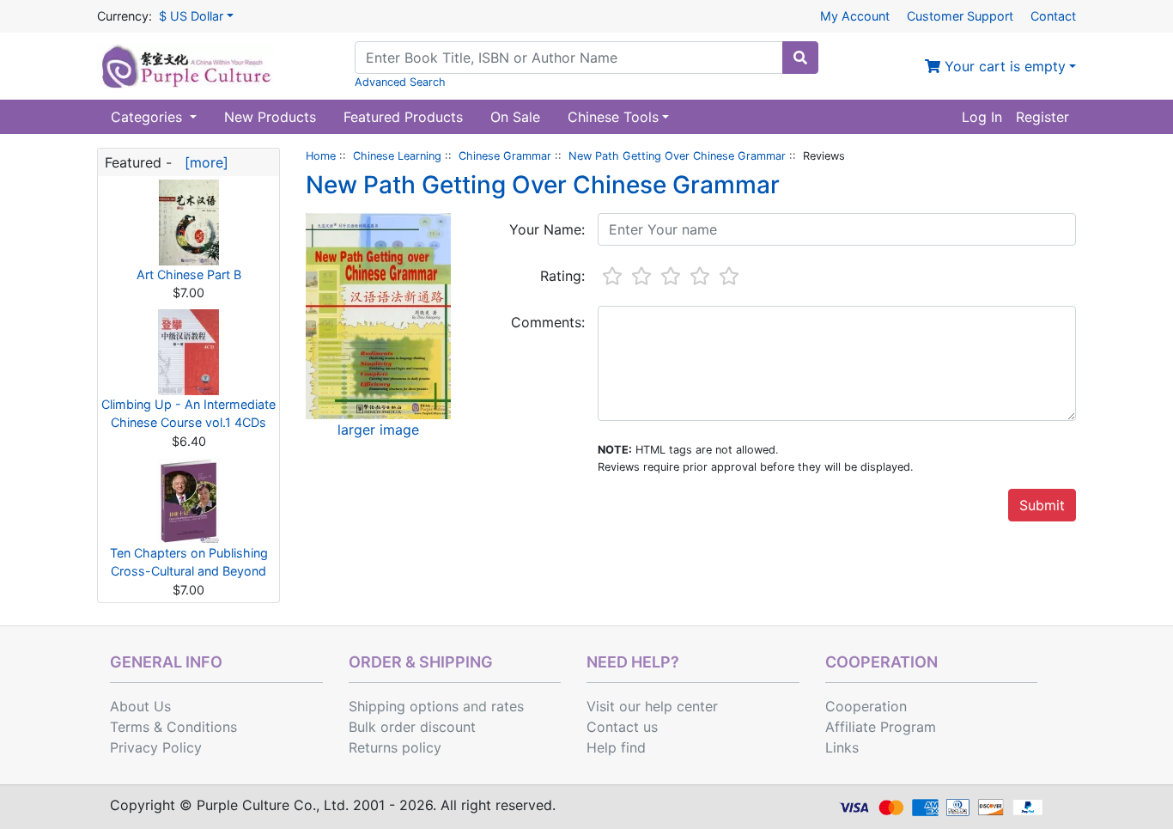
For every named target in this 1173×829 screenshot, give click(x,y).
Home (321, 155)
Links (842, 747)
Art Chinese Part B (189, 274)
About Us (140, 706)
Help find (616, 747)
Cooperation (866, 706)
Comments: (548, 322)
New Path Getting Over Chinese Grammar (677, 155)
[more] (202, 162)
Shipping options (404, 706)
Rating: (562, 275)
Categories (148, 116)
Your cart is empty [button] (1003, 66)
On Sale (515, 116)
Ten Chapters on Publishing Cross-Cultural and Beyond (189, 562)
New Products (270, 116)
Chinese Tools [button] (613, 116)
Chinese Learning (397, 155)
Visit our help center (652, 706)
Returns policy (395, 747)
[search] (800, 57)
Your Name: (547, 229)
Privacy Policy (156, 747)
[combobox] (569, 57)
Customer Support (960, 16)
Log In (982, 116)
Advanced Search (400, 82)
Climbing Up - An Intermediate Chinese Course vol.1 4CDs (188, 413)
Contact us (622, 726)
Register (1042, 116)
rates (507, 706)
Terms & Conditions (173, 726)
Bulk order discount (412, 726)
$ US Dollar (191, 16)
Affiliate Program (880, 726)
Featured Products (403, 116)
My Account (855, 16)
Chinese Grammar (505, 155)
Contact (1053, 16)
